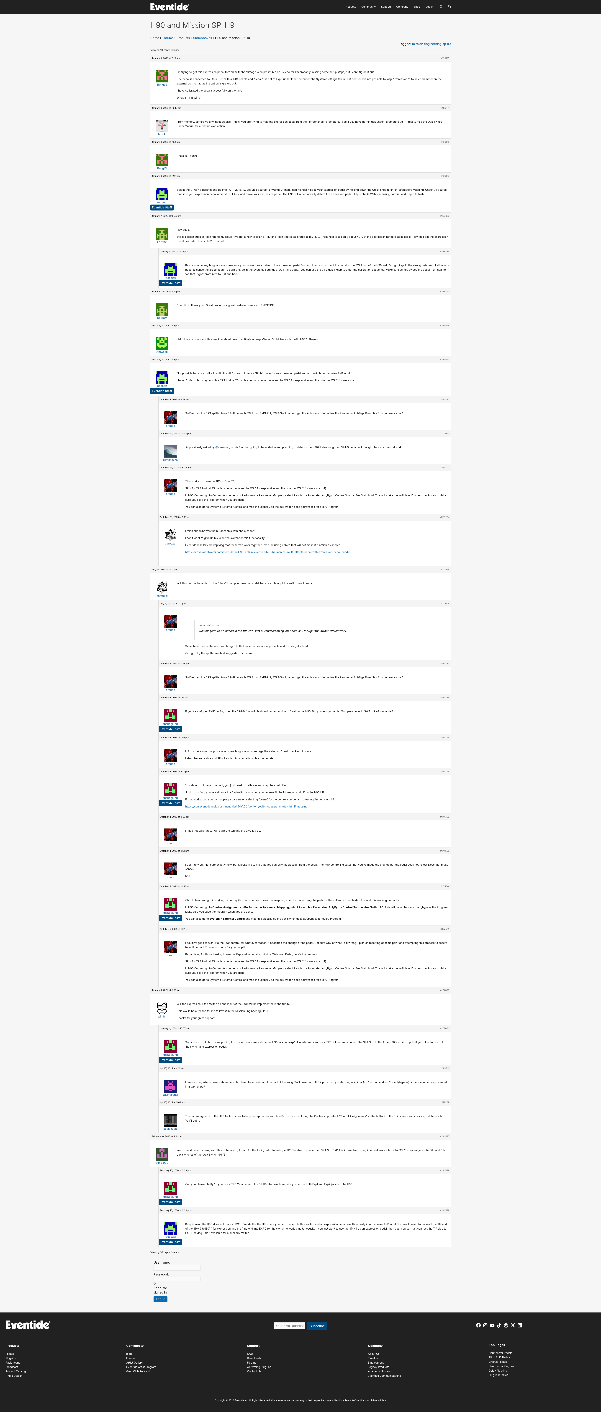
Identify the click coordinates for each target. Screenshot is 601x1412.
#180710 (445, 1068)
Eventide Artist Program (141, 1367)
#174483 (444, 399)
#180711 (445, 1102)
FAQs (250, 1353)
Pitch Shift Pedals (500, 1357)
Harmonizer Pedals (500, 1353)
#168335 (444, 251)
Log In (430, 6)
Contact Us (254, 1371)
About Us (374, 1353)
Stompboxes (202, 38)
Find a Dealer (13, 1375)
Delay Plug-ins (498, 1370)
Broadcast (11, 1367)
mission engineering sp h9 (431, 44)
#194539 (444, 1210)
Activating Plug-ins (259, 1367)
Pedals (9, 1353)
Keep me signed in (160, 1290)
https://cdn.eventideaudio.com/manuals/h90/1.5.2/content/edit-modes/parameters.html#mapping (246, 806)
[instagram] (486, 1325)
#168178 (445, 175)
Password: (161, 1274)
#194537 (444, 1136)
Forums (167, 38)
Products (350, 6)
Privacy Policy (378, 1400)
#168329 (444, 215)
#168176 (445, 141)
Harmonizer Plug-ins (501, 1366)
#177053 (444, 1028)
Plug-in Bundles (498, 1375)
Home (154, 38)
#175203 (444, 467)
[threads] (507, 1325)
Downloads (254, 1358)
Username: (162, 1262)
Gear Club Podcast (138, 1371)
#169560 (444, 359)
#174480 (444, 663)
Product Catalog (15, 1371)
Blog (129, 1353)
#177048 (444, 990)
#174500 (444, 850)
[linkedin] (520, 1325)
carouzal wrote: (209, 625)
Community (368, 6)
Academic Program (380, 1371)
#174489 (444, 697)
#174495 (444, 737)
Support (386, 6)
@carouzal (222, 447)
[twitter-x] (514, 1325)
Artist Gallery (134, 1362)
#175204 (444, 517)
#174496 (444, 771)
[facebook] (479, 1325)
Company (402, 6)
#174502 (444, 929)
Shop (417, 6)
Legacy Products (378, 1367)
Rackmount (12, 1362)
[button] (441, 7)
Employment (376, 1362)
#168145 (445, 58)
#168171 (445, 107)
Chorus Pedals (498, 1361)
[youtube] (493, 1325)
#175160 (445, 433)
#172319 (445, 603)
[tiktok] (500, 1325)
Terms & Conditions (355, 1400)
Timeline (373, 1358)
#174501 (445, 886)
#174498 (444, 816)
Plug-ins (10, 1358)
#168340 (444, 291)
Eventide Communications (384, 1375)
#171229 (445, 569)
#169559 (444, 325)
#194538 (444, 1170)
